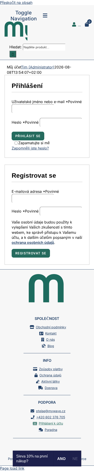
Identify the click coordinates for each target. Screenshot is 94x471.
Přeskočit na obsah (16, 2)
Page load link (12, 468)
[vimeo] (55, 447)
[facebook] (39, 447)
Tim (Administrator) (37, 67)
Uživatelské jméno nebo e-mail (47, 101)
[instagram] (47, 447)
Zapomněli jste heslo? (30, 148)
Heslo (25, 122)
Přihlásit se (28, 136)
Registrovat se (30, 253)
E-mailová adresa (35, 191)
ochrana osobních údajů (33, 242)
